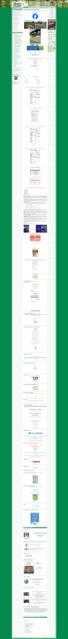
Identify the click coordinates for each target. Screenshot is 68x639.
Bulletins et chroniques (16, 48)
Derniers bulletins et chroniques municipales (17, 74)
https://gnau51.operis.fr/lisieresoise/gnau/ (35, 492)
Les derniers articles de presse (16, 82)
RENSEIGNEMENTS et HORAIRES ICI (39, 596)
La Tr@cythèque (15, 52)
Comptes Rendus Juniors (17, 51)
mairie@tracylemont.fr (52, 13)
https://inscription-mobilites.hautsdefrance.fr (35, 197)
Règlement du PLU (16, 64)
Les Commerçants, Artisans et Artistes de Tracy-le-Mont (18, 39)
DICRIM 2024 (35, 467)
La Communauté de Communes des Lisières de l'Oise (18, 41)
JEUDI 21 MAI (40, 535)
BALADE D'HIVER (27, 630)
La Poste (15, 38)
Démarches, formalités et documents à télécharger (17, 45)
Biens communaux (15, 57)
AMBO (30, 564)
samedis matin (28, 281)
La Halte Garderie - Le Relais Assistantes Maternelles (17, 37)
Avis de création (35, 402)
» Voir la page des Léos (38, 546)
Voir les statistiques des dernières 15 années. (51, 40)
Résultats (15, 66)
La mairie (14, 33)
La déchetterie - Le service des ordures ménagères (18, 42)
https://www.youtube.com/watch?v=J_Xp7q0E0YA (37, 612)
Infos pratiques (15, 34)
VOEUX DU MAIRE (27, 629)
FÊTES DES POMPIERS (28, 627)
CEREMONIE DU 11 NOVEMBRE (29, 624)
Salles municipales (16, 58)
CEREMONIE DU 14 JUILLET (28, 625)
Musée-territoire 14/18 (16, 53)
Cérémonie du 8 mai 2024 (28, 631)
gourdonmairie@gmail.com (52, 17)
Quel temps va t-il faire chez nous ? (50, 35)
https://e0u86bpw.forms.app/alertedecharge (35, 456)
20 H (40, 536)
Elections (14, 65)
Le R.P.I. (14, 54)
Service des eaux (15, 60)
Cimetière (15, 59)
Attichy (35, 395)
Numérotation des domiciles (17, 63)
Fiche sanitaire (35, 427)
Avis (35, 360)
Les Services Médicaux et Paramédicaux (17, 35)
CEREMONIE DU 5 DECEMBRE (29, 623)
